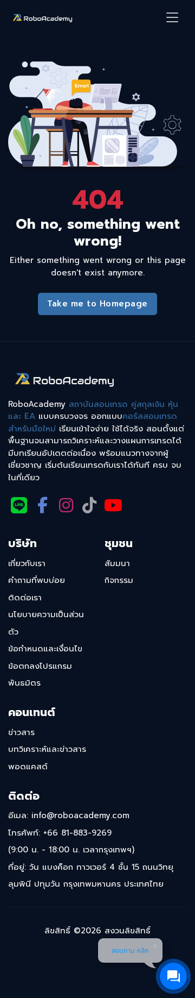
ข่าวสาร (21, 732)
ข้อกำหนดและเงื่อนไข (45, 649)
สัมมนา (117, 563)
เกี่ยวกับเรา (27, 563)
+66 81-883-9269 (77, 833)
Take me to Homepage (97, 304)
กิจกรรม (119, 580)
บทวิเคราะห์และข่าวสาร (47, 749)
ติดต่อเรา (25, 598)
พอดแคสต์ (28, 767)
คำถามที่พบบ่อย (36, 580)
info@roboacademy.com (80, 815)
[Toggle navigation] (172, 17)
